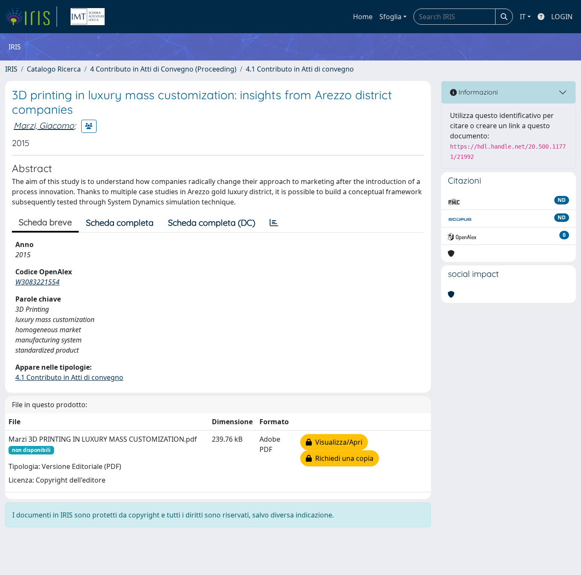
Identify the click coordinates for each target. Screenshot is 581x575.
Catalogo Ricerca (54, 69)
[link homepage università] (87, 16)
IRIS (11, 69)
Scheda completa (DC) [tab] (211, 222)
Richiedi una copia (342, 458)
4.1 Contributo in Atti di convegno (300, 69)
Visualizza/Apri (337, 442)
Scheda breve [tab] (45, 222)
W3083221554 (37, 282)
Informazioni (477, 92)
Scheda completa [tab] (120, 222)
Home (363, 16)
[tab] (273, 223)
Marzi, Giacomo (44, 125)
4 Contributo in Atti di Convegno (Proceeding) (163, 69)
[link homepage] (31, 16)
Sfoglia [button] (390, 16)
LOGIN (561, 16)
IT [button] (523, 16)
